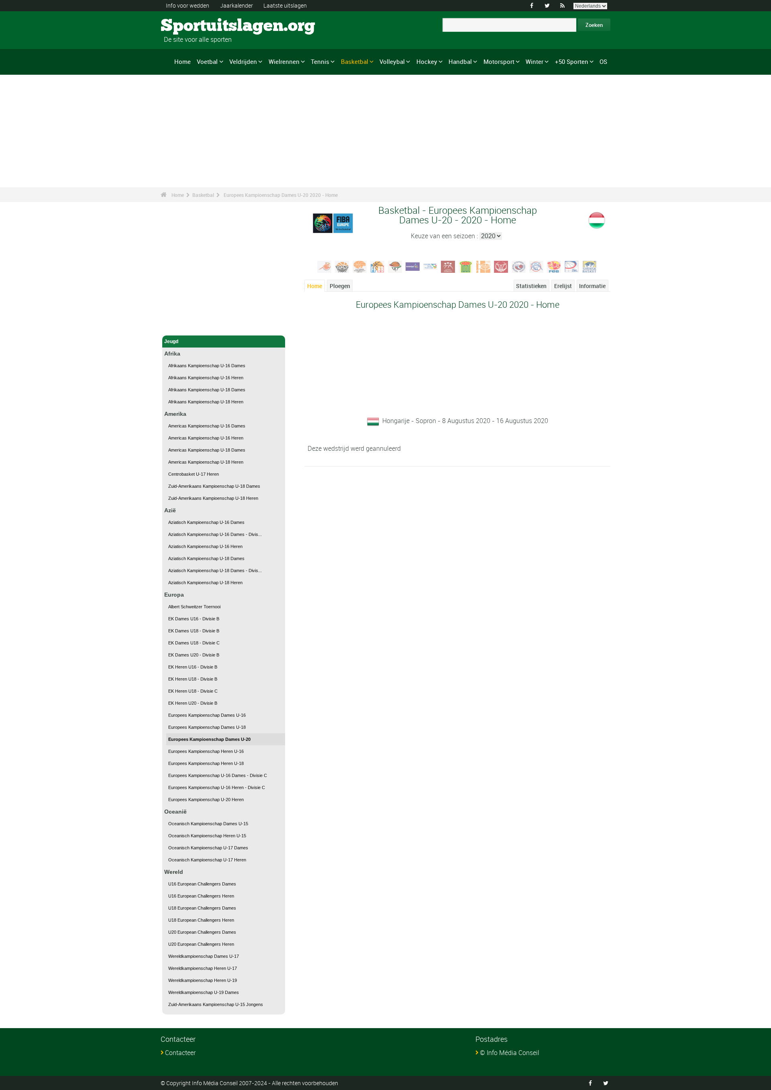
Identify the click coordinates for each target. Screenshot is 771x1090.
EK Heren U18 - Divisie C (193, 691)
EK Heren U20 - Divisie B (192, 703)
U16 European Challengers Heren (201, 896)
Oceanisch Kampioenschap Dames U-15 (208, 823)
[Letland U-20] (448, 266)
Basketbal (354, 61)
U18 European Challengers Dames (202, 908)
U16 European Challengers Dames (202, 883)
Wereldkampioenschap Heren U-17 (202, 968)
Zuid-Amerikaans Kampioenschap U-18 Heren (213, 498)
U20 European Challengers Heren (201, 944)
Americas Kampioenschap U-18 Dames (206, 450)
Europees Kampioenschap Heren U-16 (206, 751)
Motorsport (498, 61)
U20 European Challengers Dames (202, 932)
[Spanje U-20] (554, 266)
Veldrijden (243, 61)
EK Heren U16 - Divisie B (192, 667)
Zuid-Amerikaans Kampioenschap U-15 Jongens (215, 1004)
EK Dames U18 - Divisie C (194, 642)
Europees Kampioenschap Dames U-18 (207, 727)
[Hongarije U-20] (395, 266)
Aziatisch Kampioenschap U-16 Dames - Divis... (215, 534)
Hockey (426, 61)
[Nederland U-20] (483, 266)
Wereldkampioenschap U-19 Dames (203, 992)
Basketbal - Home (184, 324)
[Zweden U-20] (589, 266)
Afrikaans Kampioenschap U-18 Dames (206, 389)
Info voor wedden (187, 5)
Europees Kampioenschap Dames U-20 (209, 739)
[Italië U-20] (430, 266)
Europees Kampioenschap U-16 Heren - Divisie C (216, 787)
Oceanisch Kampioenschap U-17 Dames (208, 847)
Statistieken (531, 286)
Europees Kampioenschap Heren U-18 (206, 763)
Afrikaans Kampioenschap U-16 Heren (205, 377)
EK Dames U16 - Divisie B (193, 618)
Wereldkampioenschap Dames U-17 (203, 956)
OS (603, 61)
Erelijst (563, 286)
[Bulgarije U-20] (342, 266)
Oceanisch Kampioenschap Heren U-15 (207, 835)
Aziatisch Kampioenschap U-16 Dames (206, 522)
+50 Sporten (571, 61)
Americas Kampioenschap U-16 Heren (205, 438)
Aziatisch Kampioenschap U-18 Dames (206, 558)
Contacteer (180, 1052)
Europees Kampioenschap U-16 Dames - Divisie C (217, 775)
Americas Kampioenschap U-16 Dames (206, 425)
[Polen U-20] (501, 266)
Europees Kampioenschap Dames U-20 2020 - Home (281, 195)
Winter (534, 61)
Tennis (320, 61)
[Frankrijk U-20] (377, 266)
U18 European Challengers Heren (201, 920)
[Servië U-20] (536, 266)
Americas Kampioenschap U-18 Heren (205, 462)
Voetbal (207, 61)
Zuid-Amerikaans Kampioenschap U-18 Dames (214, 486)
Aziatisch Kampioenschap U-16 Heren (205, 546)
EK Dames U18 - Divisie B (193, 630)
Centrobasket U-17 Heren (193, 474)
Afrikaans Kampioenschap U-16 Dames (206, 365)
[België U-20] (324, 266)
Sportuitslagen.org (191, 26)
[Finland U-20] (359, 266)
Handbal (460, 61)
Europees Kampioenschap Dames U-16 (207, 715)
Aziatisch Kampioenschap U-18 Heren (205, 582)
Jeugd (171, 341)
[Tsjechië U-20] (571, 266)
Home (182, 61)
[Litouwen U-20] (465, 266)
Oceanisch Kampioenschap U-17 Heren (207, 859)
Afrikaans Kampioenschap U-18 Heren (205, 401)
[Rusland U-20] (518, 266)
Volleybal (392, 61)
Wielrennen (284, 61)
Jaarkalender (236, 5)
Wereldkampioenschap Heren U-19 (202, 980)
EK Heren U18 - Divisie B (192, 679)
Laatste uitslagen (285, 5)
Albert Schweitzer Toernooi (194, 606)
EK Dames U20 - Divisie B (193, 654)
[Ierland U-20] (412, 266)
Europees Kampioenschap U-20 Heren (206, 799)
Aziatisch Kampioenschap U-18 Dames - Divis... (215, 570)
